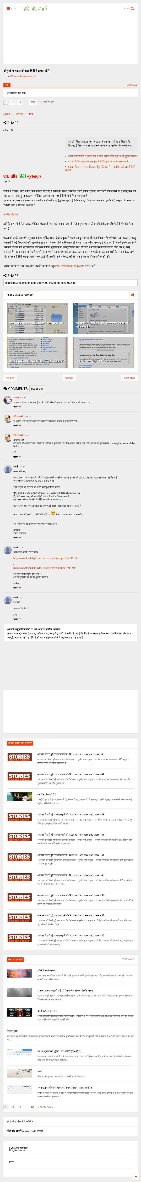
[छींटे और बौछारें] (35, 9)
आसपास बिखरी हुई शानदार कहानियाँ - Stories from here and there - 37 (70, 935)
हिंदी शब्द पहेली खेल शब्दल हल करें (22, 76)
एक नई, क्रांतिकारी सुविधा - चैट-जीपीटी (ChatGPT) (60, 1051)
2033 (33, 102)
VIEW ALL (131, 85)
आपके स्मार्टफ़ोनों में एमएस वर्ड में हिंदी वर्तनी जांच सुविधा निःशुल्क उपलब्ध (102, 156)
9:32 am (22, 467)
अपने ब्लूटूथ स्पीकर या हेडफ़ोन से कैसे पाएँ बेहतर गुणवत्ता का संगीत (64, 1087)
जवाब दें (15, 407)
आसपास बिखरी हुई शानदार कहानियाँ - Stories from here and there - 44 (70, 774)
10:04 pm (22, 547)
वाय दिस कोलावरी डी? (46, 794)
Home (6, 114)
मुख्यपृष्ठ (69, 378)
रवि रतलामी (18, 416)
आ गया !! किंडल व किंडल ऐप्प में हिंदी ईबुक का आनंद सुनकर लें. (98, 161)
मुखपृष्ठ (11, 1161)
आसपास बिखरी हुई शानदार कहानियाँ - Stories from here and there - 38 (70, 915)
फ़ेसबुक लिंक (12, 1031)
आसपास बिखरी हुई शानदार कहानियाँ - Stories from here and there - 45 (70, 754)
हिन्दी (31, 114)
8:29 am (23, 398)
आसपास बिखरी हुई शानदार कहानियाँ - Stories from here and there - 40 (70, 875)
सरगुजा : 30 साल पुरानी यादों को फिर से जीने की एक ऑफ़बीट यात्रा (65, 990)
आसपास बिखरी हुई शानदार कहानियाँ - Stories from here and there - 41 (70, 834)
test (39, 1071)
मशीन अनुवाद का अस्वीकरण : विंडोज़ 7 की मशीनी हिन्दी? (37, 361)
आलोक (16, 397)
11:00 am (27, 417)
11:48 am (27, 435)
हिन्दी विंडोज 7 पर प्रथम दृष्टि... (91, 361)
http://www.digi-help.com (69, 266)
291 (32, 1107)
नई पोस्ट (10, 378)
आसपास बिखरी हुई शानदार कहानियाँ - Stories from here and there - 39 (70, 895)
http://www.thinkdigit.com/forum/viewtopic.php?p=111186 (45, 558)
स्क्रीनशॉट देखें (10, 214)
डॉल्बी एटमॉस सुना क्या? (47, 1010)
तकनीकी (19, 114)
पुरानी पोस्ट (129, 378)
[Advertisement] (70, 39)
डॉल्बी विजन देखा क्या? (47, 970)
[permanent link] (12, 130)
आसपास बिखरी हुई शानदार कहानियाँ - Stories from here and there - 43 (70, 814)
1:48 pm (22, 598)
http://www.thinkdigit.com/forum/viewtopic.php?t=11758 (44, 567)
